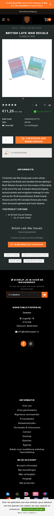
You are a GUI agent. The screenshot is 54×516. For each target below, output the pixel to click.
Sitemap (27, 436)
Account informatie (27, 465)
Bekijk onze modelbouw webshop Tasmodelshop (27, 450)
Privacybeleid (27, 419)
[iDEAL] (26, 494)
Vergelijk (27, 479)
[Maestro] (44, 494)
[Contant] (17, 494)
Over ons (27, 406)
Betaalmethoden (27, 423)
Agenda (27, 445)
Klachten (27, 440)
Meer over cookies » (27, 513)
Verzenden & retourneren (27, 427)
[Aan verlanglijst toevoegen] (45, 105)
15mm (12, 255)
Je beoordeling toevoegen (28, 244)
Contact (27, 432)
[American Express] (8, 494)
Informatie (26, 169)
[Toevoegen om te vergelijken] (50, 105)
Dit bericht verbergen (33, 509)
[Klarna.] (35, 494)
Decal (15, 261)
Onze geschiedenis (27, 410)
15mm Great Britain (35, 255)
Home (14, 28)
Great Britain (33, 261)
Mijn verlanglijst (27, 474)
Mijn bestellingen (27, 470)
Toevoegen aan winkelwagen (35, 140)
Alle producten (27, 483)
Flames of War (27, 36)
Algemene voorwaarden (27, 414)
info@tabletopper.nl (28, 332)
